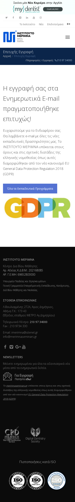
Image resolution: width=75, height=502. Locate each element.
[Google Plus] (17, 347)
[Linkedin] (27, 17)
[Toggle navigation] (67, 37)
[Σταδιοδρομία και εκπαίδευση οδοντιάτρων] (38, 7)
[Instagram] (40, 17)
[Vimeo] (20, 17)
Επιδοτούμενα (55, 24)
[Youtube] (33, 17)
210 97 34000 (64, 60)
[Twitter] (6, 17)
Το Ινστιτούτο (27, 24)
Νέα (41, 24)
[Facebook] (13, 17)
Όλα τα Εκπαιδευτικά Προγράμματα (30, 188)
